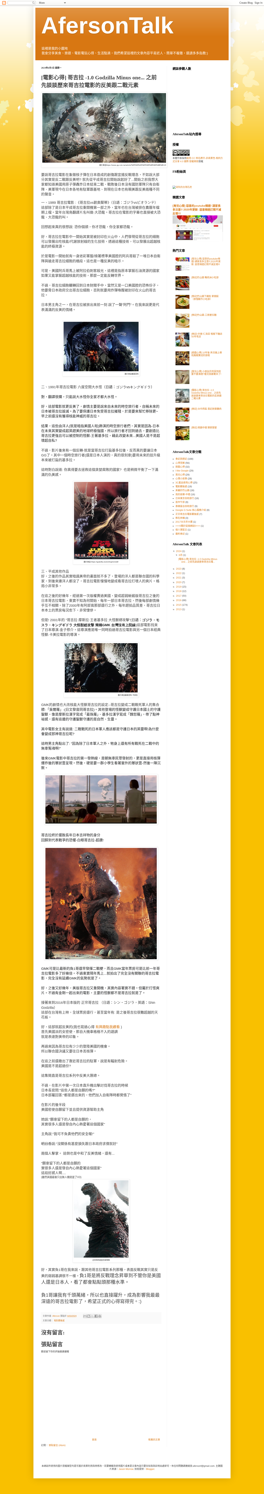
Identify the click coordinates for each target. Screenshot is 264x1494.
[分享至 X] (92, 1316)
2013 (179, 609)
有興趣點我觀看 (107, 1027)
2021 (179, 577)
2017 (179, 596)
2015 (179, 605)
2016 (179, 600)
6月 (181, 555)
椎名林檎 (180, 518)
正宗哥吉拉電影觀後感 (187, 514)
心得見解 (180, 463)
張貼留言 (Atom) (57, 1445)
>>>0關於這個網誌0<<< (187, 526)
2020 (179, 582)
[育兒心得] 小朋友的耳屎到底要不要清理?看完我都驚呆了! (206, 372)
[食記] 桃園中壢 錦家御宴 (204, 427)
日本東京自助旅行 (184, 498)
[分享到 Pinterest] (100, 1316)
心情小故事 (181, 478)
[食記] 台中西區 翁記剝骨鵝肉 (206, 409)
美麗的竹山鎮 (182, 490)
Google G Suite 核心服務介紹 (190, 510)
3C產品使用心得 (183, 482)
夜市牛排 (180, 502)
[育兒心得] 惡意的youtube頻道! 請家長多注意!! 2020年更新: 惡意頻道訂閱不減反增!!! (197, 209)
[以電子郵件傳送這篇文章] (85, 1316)
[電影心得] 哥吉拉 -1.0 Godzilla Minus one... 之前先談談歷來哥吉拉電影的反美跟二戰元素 (206, 394)
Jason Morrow (126, 1469)
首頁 (94, 1439)
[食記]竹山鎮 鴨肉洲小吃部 (205, 277)
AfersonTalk (107, 25)
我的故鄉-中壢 (182, 494)
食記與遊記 (181, 459)
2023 (179, 568)
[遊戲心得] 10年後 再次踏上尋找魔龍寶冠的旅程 (206, 354)
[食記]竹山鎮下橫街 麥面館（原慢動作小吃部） (205, 297)
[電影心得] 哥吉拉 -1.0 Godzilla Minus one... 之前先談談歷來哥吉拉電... (197, 560)
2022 (179, 573)
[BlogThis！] (89, 1316)
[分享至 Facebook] (96, 1316)
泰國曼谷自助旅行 (184, 506)
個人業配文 (181, 529)
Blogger (150, 1469)
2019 (179, 586)
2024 (179, 551)
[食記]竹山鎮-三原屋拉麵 (203, 315)
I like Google (182, 470)
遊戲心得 (180, 466)
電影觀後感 (59, 1320)
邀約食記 (180, 534)
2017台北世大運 (183, 522)
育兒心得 (180, 474)
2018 (179, 591)
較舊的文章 (154, 1439)
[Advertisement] (202, 100)
